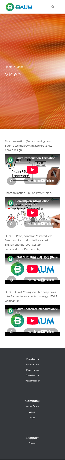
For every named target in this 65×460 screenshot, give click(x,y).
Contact (32, 443)
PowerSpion (32, 369)
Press (33, 417)
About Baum (32, 406)
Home (8, 67)
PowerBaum (32, 364)
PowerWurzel (32, 375)
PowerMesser (33, 380)
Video (32, 411)
